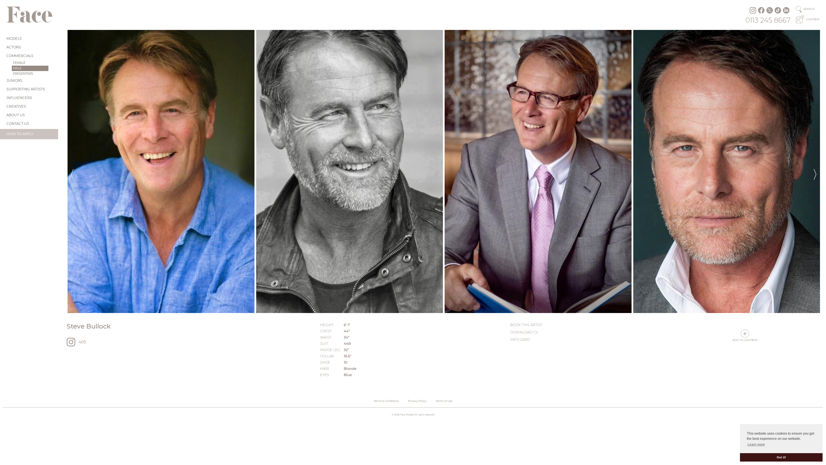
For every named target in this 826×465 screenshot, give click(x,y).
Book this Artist (526, 325)
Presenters (23, 74)
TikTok (778, 10)
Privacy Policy (417, 401)
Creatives (16, 106)
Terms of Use (444, 401)
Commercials (19, 56)
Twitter (769, 10)
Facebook (761, 10)
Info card (520, 340)
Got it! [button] (781, 457)
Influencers (19, 98)
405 (82, 342)
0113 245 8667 (768, 20)
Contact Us (17, 124)
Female (19, 63)
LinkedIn (786, 10)
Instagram (753, 10)
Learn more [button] (756, 444)
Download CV (524, 332)
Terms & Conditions (386, 401)
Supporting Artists (25, 89)
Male (17, 68)
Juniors (14, 81)
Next (815, 171)
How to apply (19, 134)
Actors (13, 47)
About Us (15, 115)
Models (14, 39)
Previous (72, 171)
